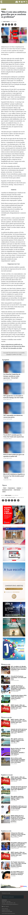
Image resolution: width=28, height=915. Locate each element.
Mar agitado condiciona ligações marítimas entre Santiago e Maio (17, 740)
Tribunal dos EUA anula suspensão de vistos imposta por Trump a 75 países (18, 834)
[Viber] (12, 500)
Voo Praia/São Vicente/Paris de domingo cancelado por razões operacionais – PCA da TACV (11, 376)
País (2, 9)
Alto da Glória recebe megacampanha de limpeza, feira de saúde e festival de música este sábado (18, 760)
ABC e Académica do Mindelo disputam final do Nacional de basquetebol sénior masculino (19, 668)
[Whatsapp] (9, 24)
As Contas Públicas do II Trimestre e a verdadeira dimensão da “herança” (17, 873)
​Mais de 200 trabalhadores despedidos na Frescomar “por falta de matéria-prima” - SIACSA (14, 476)
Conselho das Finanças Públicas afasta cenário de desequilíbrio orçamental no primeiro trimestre (18, 688)
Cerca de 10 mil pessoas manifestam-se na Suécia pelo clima (18, 677)
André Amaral (6, 21)
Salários (19, 488)
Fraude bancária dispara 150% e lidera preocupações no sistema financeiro (19, 697)
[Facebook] (3, 24)
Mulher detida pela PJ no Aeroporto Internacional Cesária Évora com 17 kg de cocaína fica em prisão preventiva (18, 818)
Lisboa (3, 491)
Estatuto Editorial (6, 910)
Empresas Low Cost (7, 489)
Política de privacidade (7, 911)
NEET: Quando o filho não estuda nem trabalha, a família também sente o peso (19, 706)
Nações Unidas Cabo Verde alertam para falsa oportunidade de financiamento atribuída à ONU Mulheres (18, 751)
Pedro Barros (11, 488)
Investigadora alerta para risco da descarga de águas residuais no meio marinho (19, 807)
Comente (8, 354)
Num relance (6, 906)
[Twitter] (6, 24)
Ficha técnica (5, 908)
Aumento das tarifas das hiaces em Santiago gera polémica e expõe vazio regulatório (19, 730)
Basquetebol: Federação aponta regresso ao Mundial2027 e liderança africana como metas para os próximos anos (19, 845)
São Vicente (17, 489)
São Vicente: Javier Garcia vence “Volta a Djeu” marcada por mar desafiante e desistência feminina (18, 864)
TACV (4, 488)
